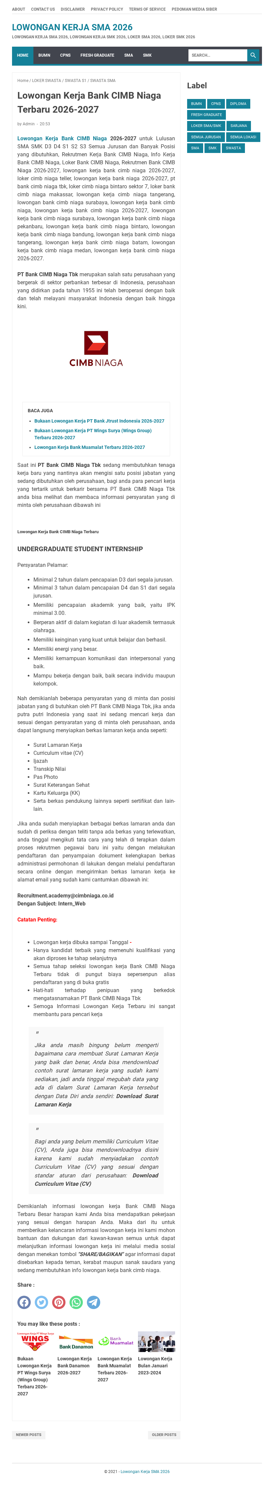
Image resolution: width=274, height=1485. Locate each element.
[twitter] (41, 1302)
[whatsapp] (76, 1302)
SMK (147, 55)
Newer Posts (28, 1435)
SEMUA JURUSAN (206, 137)
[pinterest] (58, 1302)
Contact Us (43, 9)
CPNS (65, 55)
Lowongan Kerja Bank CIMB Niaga (62, 138)
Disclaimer (73, 9)
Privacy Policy (107, 9)
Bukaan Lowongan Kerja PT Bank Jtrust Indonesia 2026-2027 (99, 421)
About (18, 9)
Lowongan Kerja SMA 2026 (72, 27)
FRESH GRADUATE (97, 55)
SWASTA (233, 148)
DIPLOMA (238, 104)
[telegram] (93, 1302)
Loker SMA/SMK (206, 126)
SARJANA (239, 126)
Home (22, 55)
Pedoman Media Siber (194, 9)
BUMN (44, 55)
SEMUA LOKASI (243, 137)
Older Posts (164, 1435)
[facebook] (24, 1302)
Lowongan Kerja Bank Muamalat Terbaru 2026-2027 (89, 447)
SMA (128, 55)
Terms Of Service (147, 9)
